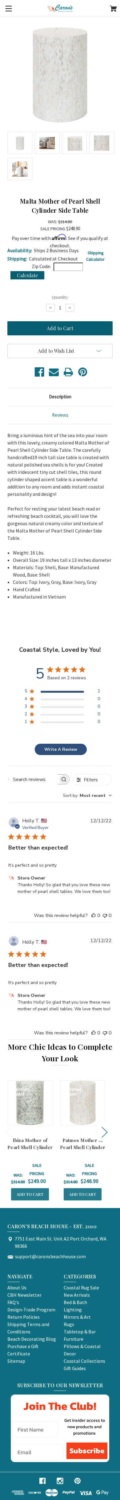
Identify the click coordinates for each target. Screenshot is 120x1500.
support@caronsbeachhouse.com (50, 1256)
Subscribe (87, 1450)
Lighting (73, 1310)
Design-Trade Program (31, 1310)
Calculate (27, 275)
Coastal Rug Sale (81, 1287)
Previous (8, 1132)
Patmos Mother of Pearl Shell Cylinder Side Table (82, 1147)
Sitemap (16, 1361)
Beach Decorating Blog (31, 1339)
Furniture (73, 1339)
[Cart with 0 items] (113, 9)
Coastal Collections (84, 1361)
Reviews (60, 415)
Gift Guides (75, 1368)
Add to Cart (30, 1194)
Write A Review (60, 749)
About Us (16, 1287)
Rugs (69, 1324)
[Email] (54, 372)
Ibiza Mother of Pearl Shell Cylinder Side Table (30, 1147)
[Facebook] (39, 372)
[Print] (68, 372)
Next (104, 1132)
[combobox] (87, 795)
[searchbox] (33, 779)
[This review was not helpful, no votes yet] (105, 915)
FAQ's (13, 1302)
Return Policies (23, 1317)
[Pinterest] (83, 372)
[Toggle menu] (8, 8)
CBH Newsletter (24, 1295)
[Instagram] (60, 1481)
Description (60, 397)
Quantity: (60, 297)
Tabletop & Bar (80, 1332)
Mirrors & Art (77, 1317)
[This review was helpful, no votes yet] (93, 915)
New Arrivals (77, 1295)
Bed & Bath (75, 1302)
